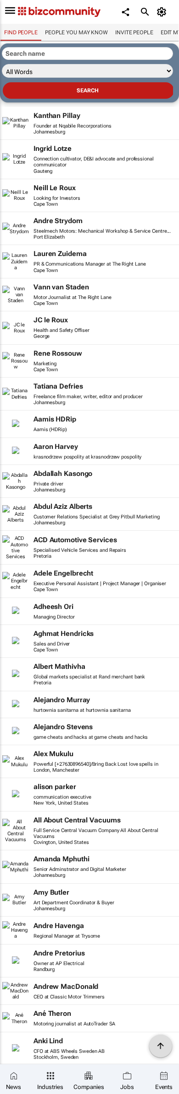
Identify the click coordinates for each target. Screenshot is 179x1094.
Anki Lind (48, 1041)
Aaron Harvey (56, 447)
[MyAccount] (163, 12)
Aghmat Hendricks (64, 634)
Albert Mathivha (59, 666)
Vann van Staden (61, 287)
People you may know (76, 32)
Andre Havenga (59, 926)
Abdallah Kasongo (63, 474)
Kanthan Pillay (57, 116)
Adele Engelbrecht (63, 573)
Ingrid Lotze (53, 148)
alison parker (55, 787)
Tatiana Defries (58, 386)
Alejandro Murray (62, 700)
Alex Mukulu (53, 754)
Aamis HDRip (55, 419)
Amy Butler (51, 892)
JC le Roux (51, 320)
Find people (21, 32)
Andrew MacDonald (66, 986)
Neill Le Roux (55, 188)
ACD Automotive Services (75, 540)
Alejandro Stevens (63, 727)
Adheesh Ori (53, 607)
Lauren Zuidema (60, 254)
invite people (134, 32)
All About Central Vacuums (77, 820)
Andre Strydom (58, 221)
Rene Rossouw (58, 353)
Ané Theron (52, 1013)
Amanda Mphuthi (62, 859)
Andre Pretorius (59, 953)
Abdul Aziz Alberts (63, 506)
